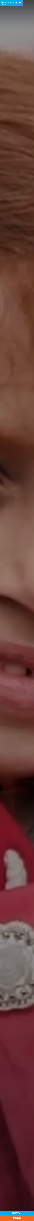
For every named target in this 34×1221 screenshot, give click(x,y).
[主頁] (11, 3)
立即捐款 (17, 1218)
